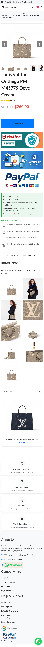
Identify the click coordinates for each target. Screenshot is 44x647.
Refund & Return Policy (10, 611)
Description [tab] (12, 256)
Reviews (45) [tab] (29, 256)
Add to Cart (19, 123)
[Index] (31, 7)
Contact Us (5, 602)
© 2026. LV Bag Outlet (8, 641)
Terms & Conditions (8, 582)
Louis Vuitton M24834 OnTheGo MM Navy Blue (22, 439)
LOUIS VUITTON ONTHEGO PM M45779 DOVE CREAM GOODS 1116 (22, 17)
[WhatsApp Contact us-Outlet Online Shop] (38, 641)
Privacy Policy (6, 586)
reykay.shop (5, 618)
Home (23, 13)
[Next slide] (42, 391)
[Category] (41, 7)
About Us (4, 578)
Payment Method (7, 591)
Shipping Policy (7, 607)
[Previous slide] (40, 391)
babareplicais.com (8, 622)
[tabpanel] (22, 422)
